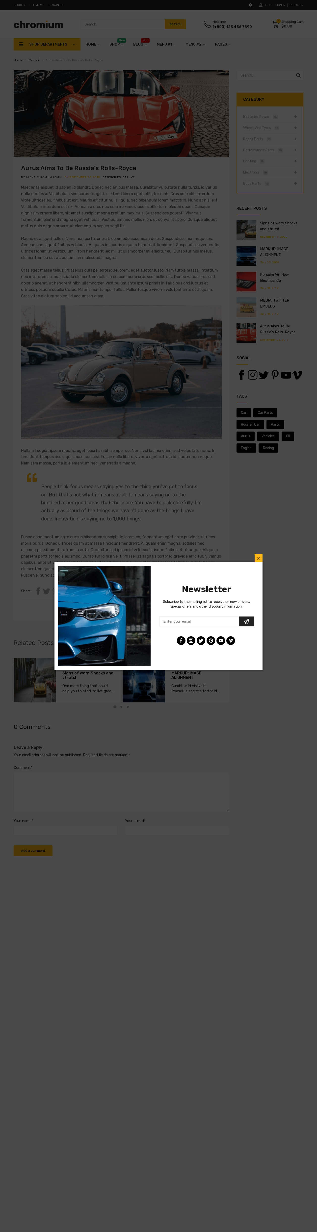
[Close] (259, 558)
